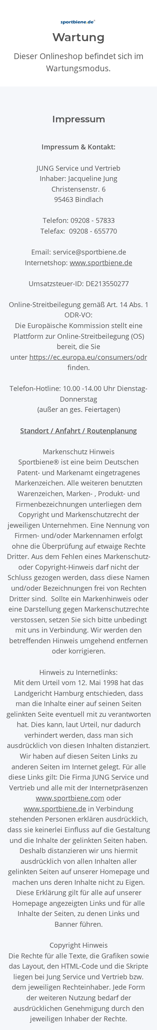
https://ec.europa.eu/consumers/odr (88, 357)
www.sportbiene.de (101, 262)
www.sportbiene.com (70, 798)
